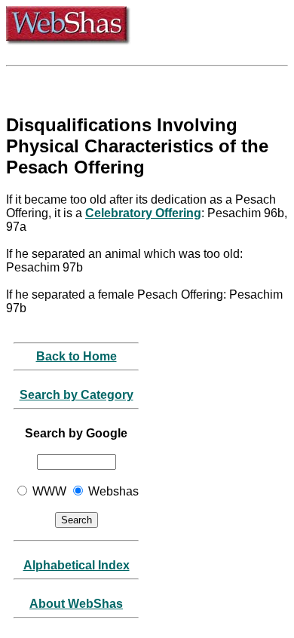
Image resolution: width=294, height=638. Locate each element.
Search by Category (76, 394)
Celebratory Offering (143, 213)
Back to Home (76, 356)
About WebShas (76, 603)
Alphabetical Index (76, 565)
